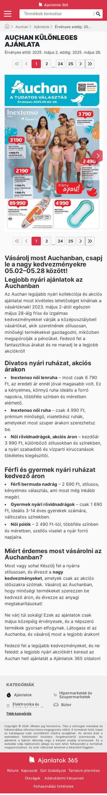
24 (60, 63)
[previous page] (26, 63)
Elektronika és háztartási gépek (28, 706)
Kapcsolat (29, 770)
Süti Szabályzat (53, 770)
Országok (32, 778)
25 (70, 63)
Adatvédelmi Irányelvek (64, 778)
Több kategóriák (19, 714)
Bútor (66, 704)
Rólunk (13, 770)
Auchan (21, 27)
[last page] (90, 63)
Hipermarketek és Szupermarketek (75, 695)
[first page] (17, 63)
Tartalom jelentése (84, 770)
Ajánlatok (41, 27)
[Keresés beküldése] (98, 14)
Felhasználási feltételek (53, 786)
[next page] (80, 63)
